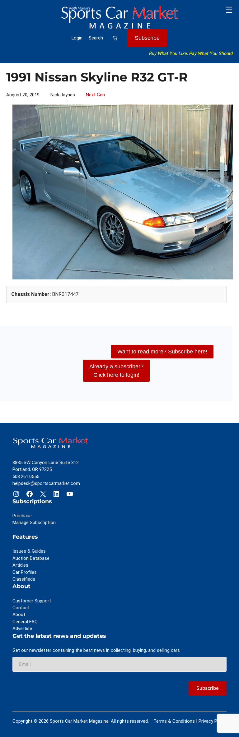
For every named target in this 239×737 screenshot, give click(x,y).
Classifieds (23, 579)
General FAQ (25, 621)
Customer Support (31, 601)
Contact (21, 607)
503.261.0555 (25, 476)
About (18, 614)
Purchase (22, 515)
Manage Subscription (34, 522)
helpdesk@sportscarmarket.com (46, 483)
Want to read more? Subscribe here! (162, 351)
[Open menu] (229, 10)
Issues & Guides (29, 551)
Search (96, 38)
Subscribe (147, 38)
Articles (20, 565)
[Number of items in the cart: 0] (115, 38)
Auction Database (30, 558)
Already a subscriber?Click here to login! (116, 370)
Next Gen (95, 95)
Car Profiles (24, 572)
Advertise (22, 628)
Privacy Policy (213, 721)
